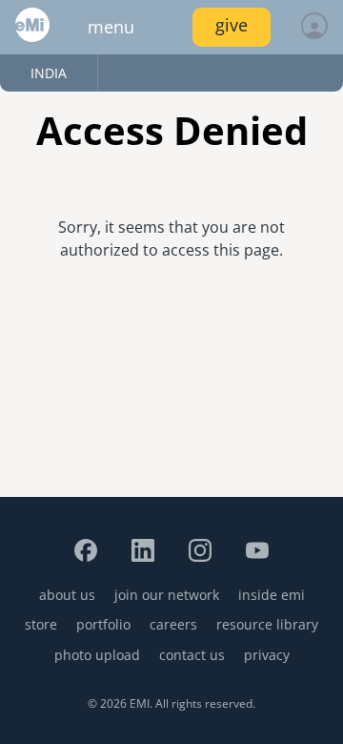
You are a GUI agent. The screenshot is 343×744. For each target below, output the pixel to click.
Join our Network (166, 595)
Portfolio (103, 624)
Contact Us (192, 655)
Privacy (267, 655)
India (48, 73)
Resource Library (267, 624)
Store (41, 624)
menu (111, 26)
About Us (67, 595)
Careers (173, 624)
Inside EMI (271, 595)
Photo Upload (97, 655)
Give (231, 24)
